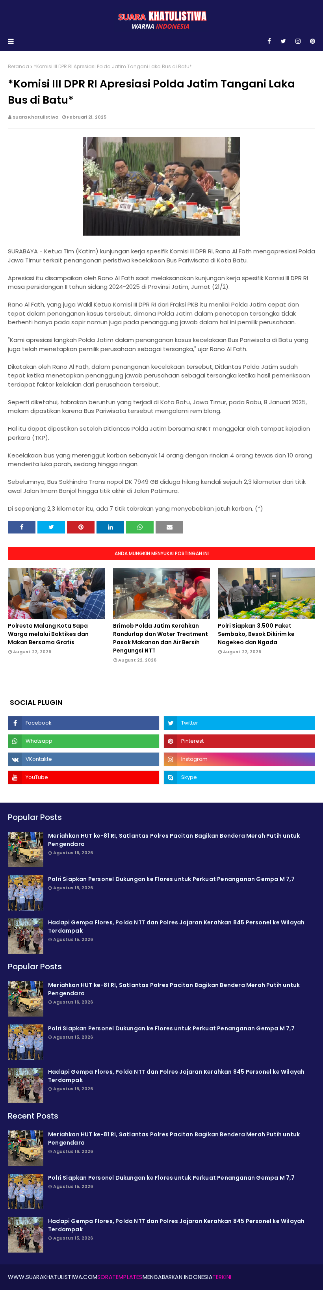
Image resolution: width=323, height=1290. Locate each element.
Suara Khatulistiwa (35, 117)
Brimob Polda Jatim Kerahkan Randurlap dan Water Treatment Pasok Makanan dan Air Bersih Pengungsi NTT (160, 638)
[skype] (239, 777)
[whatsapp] (84, 741)
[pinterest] (311, 41)
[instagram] (298, 41)
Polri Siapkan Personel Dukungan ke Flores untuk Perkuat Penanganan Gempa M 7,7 (171, 879)
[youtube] (84, 777)
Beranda (18, 66)
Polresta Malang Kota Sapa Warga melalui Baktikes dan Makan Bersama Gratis (48, 634)
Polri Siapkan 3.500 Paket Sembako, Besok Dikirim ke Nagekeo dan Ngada (256, 634)
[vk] (84, 759)
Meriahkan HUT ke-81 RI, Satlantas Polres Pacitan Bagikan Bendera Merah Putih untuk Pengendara (174, 840)
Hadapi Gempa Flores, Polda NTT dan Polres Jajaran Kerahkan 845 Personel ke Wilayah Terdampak (176, 926)
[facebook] (269, 41)
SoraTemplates (120, 1277)
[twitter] (283, 41)
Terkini (221, 1277)
